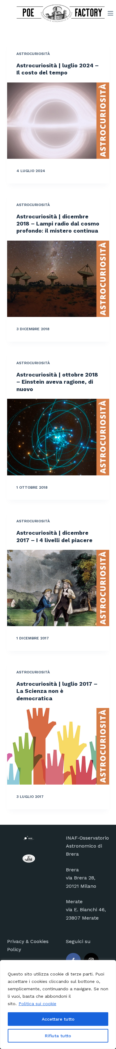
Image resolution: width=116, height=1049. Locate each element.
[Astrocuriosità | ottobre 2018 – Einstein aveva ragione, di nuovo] (58, 437)
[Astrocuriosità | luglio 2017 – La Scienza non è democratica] (58, 746)
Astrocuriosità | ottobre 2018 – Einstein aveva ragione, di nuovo (57, 381)
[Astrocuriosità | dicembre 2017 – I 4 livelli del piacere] (58, 588)
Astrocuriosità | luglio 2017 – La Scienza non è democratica (56, 690)
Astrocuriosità (33, 54)
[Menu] (110, 13)
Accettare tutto (58, 1019)
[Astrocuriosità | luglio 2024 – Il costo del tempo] (58, 120)
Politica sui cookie (37, 1003)
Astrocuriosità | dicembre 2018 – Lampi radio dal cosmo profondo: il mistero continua (57, 223)
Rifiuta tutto (58, 1035)
